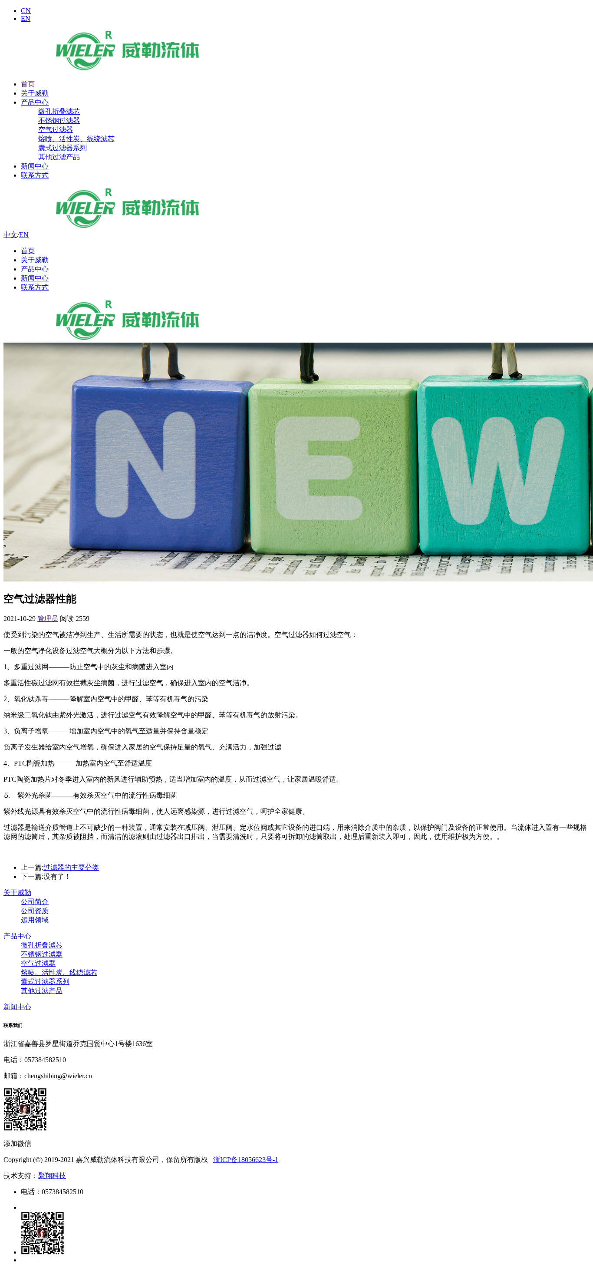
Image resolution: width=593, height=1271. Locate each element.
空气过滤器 (55, 129)
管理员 (47, 618)
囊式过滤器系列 (62, 148)
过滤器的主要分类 (71, 867)
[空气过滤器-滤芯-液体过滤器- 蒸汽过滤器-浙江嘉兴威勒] (127, 69)
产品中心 (35, 102)
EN (25, 18)
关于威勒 (35, 93)
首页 (28, 84)
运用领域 (35, 920)
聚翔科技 (52, 1175)
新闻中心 (35, 166)
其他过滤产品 (59, 157)
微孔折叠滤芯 (59, 111)
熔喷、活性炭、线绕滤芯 (76, 138)
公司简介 (35, 901)
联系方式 (35, 175)
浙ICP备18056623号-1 (245, 1159)
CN (26, 10)
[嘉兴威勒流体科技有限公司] (127, 226)
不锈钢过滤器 (59, 120)
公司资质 (35, 910)
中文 (10, 234)
